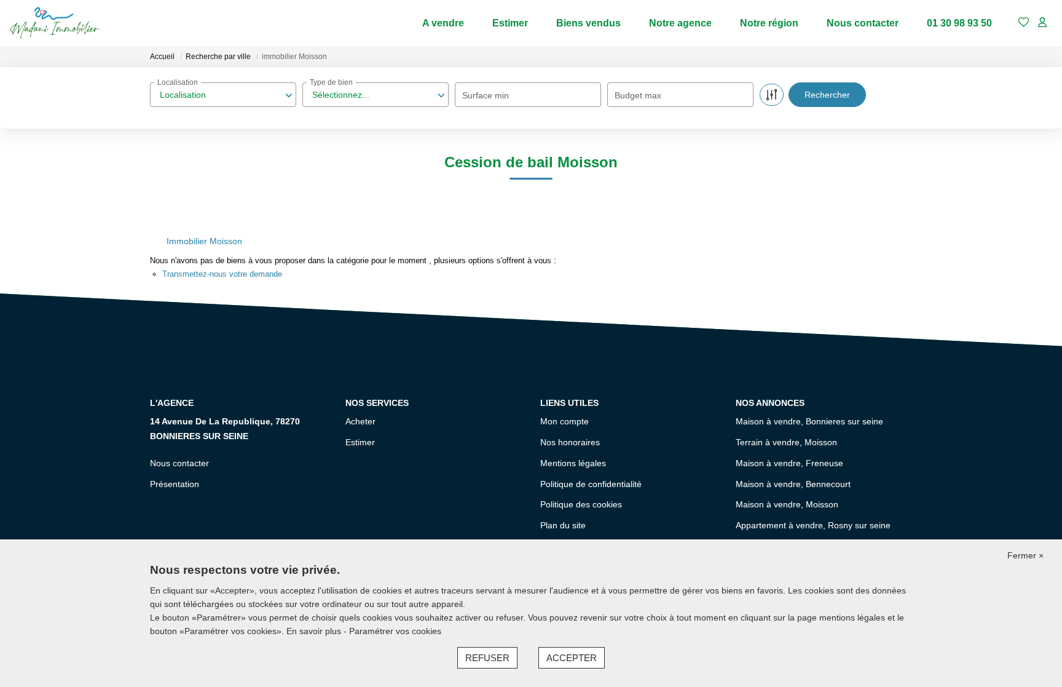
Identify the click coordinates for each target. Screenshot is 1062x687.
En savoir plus (315, 631)
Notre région (769, 23)
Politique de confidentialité (591, 484)
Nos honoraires (570, 442)
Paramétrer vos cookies (395, 631)
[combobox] (223, 94)
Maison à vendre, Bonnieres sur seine (809, 421)
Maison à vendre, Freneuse (789, 463)
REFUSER (487, 658)
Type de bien (331, 82)
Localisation (177, 82)
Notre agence (680, 23)
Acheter (360, 421)
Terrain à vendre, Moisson (786, 442)
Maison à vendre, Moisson (787, 504)
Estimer (510, 23)
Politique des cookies (581, 504)
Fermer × (1025, 555)
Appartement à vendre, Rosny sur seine (813, 525)
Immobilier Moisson (204, 241)
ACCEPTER (571, 658)
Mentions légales (573, 463)
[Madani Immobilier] (54, 23)
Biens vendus (588, 23)
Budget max (638, 95)
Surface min (485, 95)
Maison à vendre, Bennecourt (793, 484)
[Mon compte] (1042, 23)
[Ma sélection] (1023, 23)
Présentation (174, 484)
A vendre (443, 23)
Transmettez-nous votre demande (222, 274)
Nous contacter (863, 23)
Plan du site (563, 525)
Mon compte (564, 421)
